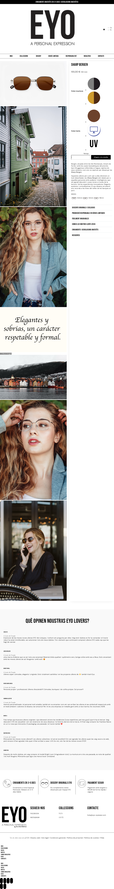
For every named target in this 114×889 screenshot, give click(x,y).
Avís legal (45, 838)
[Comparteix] (8, 880)
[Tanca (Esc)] (11, 880)
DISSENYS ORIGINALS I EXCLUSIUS (83, 207)
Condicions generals (57, 838)
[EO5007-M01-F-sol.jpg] (33, 105)
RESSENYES (76, 235)
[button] (91, 207)
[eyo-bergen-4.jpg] (33, 352)
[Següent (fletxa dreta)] (4, 886)
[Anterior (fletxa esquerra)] (1, 886)
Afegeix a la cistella (101, 157)
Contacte (101, 56)
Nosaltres (87, 56)
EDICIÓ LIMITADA (53, 56)
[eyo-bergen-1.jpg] (33, 206)
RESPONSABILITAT (71, 56)
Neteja (86, 153)
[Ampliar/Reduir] (1, 880)
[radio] (99, 84)
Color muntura (77, 91)
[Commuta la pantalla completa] (4, 880)
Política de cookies (91, 838)
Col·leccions (24, 56)
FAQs (102, 838)
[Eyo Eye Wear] (33, 306)
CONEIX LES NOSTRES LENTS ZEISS (83, 224)
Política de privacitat (75, 838)
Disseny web (35, 838)
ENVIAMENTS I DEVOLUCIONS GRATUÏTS (85, 229)
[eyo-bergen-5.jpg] (33, 399)
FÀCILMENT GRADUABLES (80, 218)
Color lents (75, 131)
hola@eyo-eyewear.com (96, 815)
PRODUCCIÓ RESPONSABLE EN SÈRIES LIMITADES (88, 213)
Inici (11, 56)
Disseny (38, 56)
